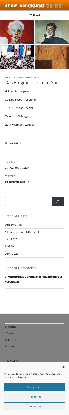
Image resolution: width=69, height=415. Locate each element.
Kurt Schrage (20, 116)
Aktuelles (10, 339)
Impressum (11, 360)
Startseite (10, 326)
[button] (63, 367)
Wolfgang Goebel (23, 124)
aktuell (16, 143)
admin (35, 77)
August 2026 (13, 225)
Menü (36, 15)
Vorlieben (34, 406)
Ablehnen (34, 396)
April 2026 (12, 253)
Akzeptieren (34, 387)
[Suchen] (58, 201)
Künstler (10, 333)
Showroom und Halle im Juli (22, 232)
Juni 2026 (11, 239)
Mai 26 (9, 246)
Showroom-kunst (25, 5)
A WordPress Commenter (23, 276)
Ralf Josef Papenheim (24, 99)
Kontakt (9, 346)
